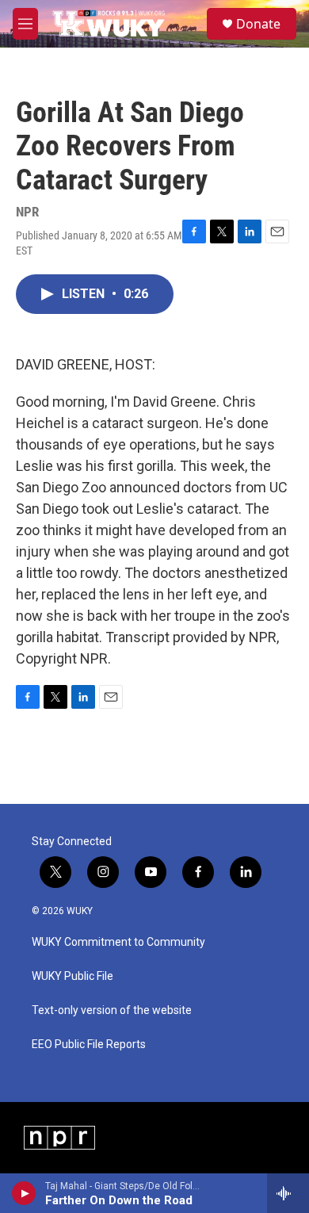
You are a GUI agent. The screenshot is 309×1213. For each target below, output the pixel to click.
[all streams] (288, 1193)
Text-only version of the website (112, 1010)
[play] (24, 1193)
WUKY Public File (72, 976)
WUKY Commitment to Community (118, 942)
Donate (258, 24)
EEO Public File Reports (89, 1044)
